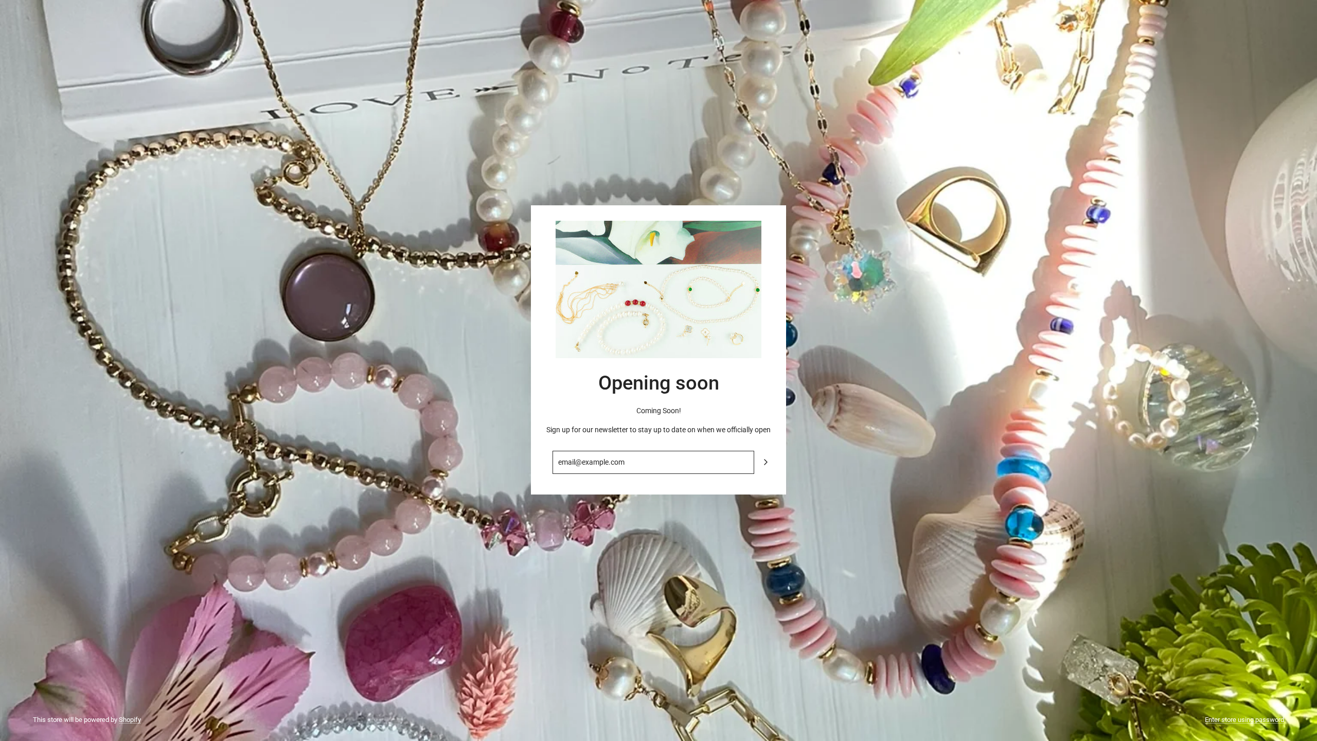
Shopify (130, 720)
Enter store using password (1244, 720)
